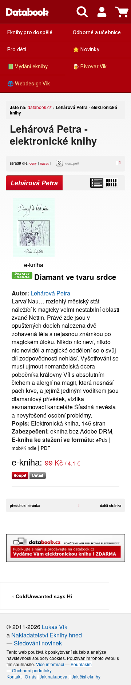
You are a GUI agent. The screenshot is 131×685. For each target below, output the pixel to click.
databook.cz (40, 107)
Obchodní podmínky (32, 670)
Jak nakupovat (54, 676)
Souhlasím (81, 664)
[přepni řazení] (111, 183)
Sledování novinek (38, 643)
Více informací (50, 664)
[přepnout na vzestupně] (60, 165)
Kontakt (14, 676)
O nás (30, 676)
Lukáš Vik (54, 626)
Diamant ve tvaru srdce (75, 276)
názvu (44, 163)
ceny (33, 163)
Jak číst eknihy (86, 676)
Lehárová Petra (50, 293)
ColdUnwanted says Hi (44, 596)
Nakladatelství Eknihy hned (46, 635)
